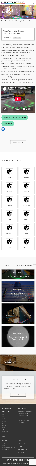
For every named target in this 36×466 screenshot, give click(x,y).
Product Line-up (7, 411)
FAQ (19, 440)
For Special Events (23, 413)
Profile (4, 443)
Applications (22, 408)
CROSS (4, 421)
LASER (3, 430)
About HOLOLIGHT (8, 408)
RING (3, 419)
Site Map (21, 452)
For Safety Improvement (25, 411)
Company (5, 440)
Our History (5, 450)
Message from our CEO (8, 447)
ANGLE (4, 434)
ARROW (4, 425)
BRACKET (4, 436)
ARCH (3, 423)
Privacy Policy (22, 449)
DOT (3, 414)
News (20, 446)
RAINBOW (5, 432)
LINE (3, 417)
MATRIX (4, 427)
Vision (3, 445)
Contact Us (21, 443)
